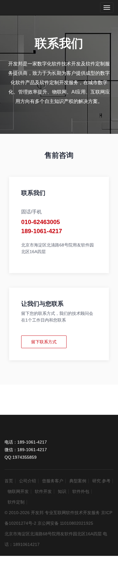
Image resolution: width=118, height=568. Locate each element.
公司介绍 (27, 480)
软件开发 (43, 491)
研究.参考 (101, 480)
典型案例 (77, 480)
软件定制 (16, 502)
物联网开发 (18, 491)
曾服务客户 (52, 480)
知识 (62, 491)
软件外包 (80, 491)
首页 (9, 480)
